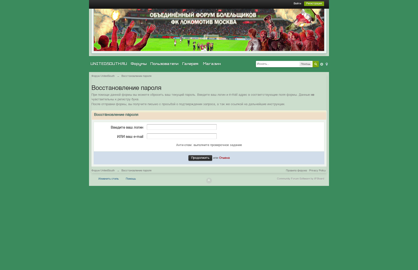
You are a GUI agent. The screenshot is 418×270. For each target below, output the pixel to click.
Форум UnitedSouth (103, 170)
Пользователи (164, 63)
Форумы (139, 63)
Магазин (212, 63)
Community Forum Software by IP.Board (300, 179)
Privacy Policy (317, 170)
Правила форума (296, 170)
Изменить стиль (108, 179)
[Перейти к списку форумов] (209, 29)
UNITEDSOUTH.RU (108, 63)
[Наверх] (209, 180)
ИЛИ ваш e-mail (130, 137)
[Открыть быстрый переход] (326, 64)
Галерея (190, 63)
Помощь (131, 179)
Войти (297, 3)
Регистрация (314, 3)
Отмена (224, 158)
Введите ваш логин (127, 127)
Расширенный (322, 64)
